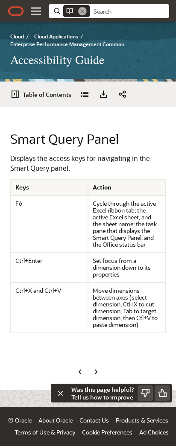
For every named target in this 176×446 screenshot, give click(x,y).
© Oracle (20, 420)
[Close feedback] (60, 393)
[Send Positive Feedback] (162, 393)
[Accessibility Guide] (84, 94)
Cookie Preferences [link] (107, 432)
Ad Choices (154, 432)
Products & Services (142, 420)
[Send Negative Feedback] (145, 393)
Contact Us (94, 420)
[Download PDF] (103, 94)
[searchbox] (129, 11)
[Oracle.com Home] (16, 11)
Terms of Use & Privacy (45, 432)
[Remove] (82, 11)
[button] (36, 11)
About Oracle (55, 420)
